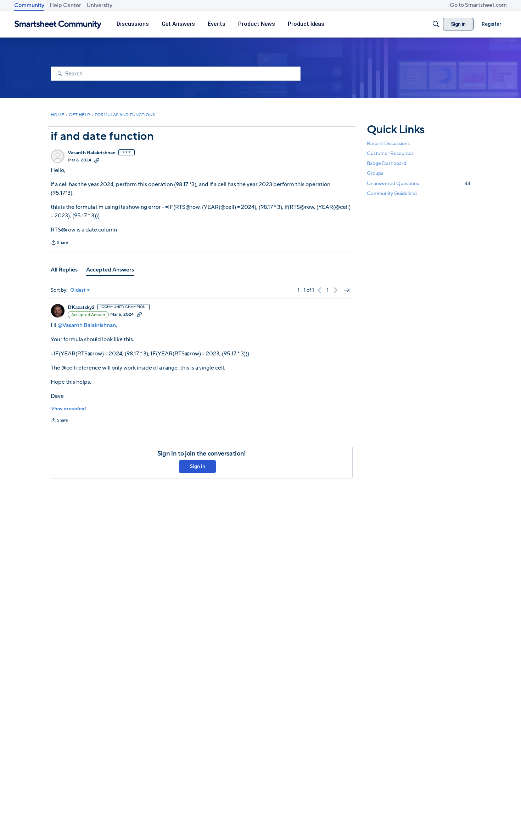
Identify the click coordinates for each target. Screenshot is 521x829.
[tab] (64, 270)
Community (29, 5)
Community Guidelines (392, 193)
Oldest (78, 290)
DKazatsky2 (81, 307)
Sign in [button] (197, 466)
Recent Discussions (388, 143)
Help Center (65, 5)
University (99, 5)
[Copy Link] (97, 160)
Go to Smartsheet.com (478, 5)
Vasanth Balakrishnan (92, 153)
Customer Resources (390, 153)
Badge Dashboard (386, 163)
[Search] (436, 24)
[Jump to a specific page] (347, 290)
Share (59, 243)
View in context (68, 408)
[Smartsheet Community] (58, 24)
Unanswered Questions (418, 183)
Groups (375, 173)
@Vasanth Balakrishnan (86, 325)
